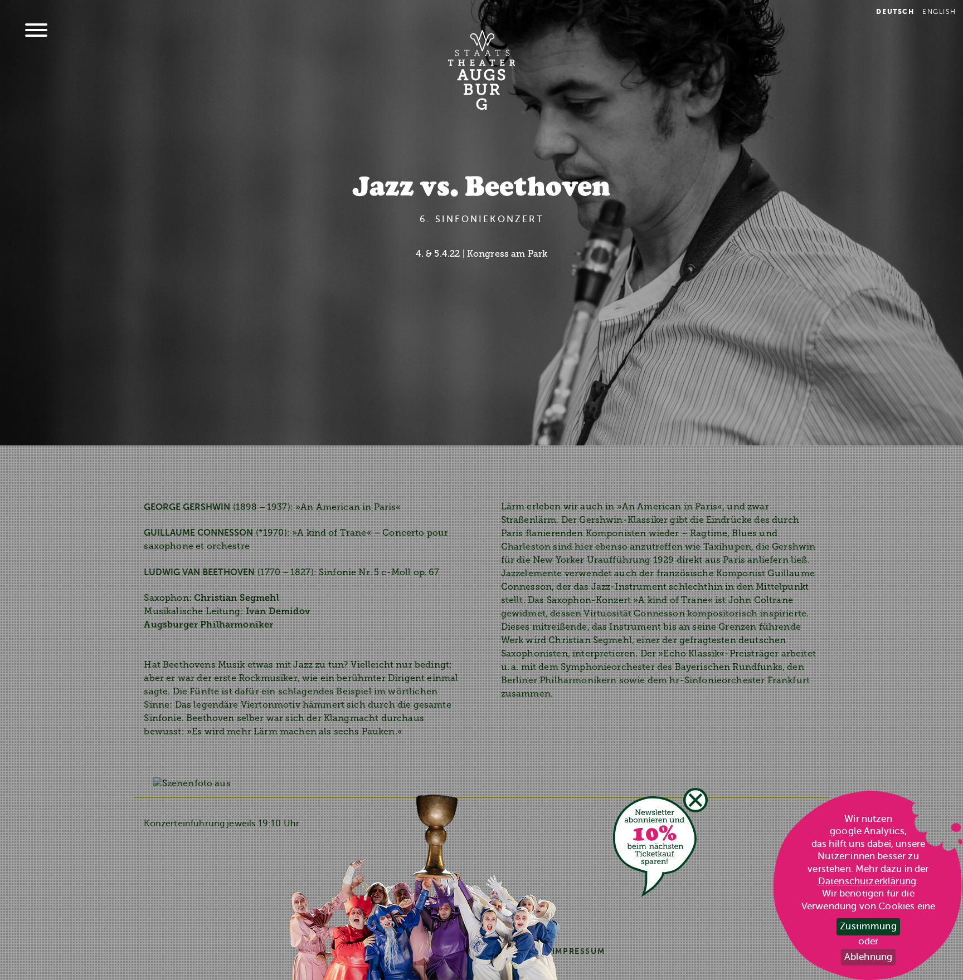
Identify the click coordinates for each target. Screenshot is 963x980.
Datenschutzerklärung (867, 881)
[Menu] (36, 31)
